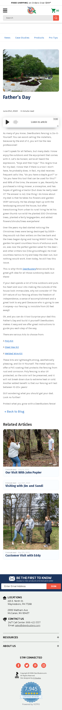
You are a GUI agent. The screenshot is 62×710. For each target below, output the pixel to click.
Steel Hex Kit (12, 347)
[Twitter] (26, 665)
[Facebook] (18, 665)
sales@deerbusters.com (27, 625)
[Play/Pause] (8, 122)
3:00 (55, 119)
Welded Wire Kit (13, 353)
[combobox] (31, 18)
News (7, 37)
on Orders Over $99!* (31, 3)
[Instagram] (43, 665)
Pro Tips (53, 37)
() (57, 10)
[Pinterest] (35, 665)
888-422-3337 (33, 622)
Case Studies (22, 37)
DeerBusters (29, 268)
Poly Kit (9, 340)
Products (39, 37)
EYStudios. (37, 678)
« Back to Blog (14, 411)
